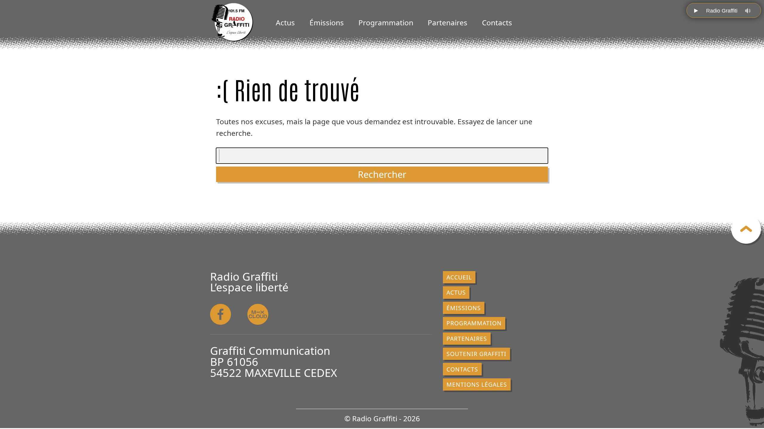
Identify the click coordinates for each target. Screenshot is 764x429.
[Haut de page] (746, 229)
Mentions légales (476, 384)
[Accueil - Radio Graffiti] (232, 22)
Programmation (385, 22)
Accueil (459, 277)
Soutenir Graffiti (476, 354)
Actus (285, 22)
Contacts (497, 22)
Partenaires (447, 22)
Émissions (326, 22)
